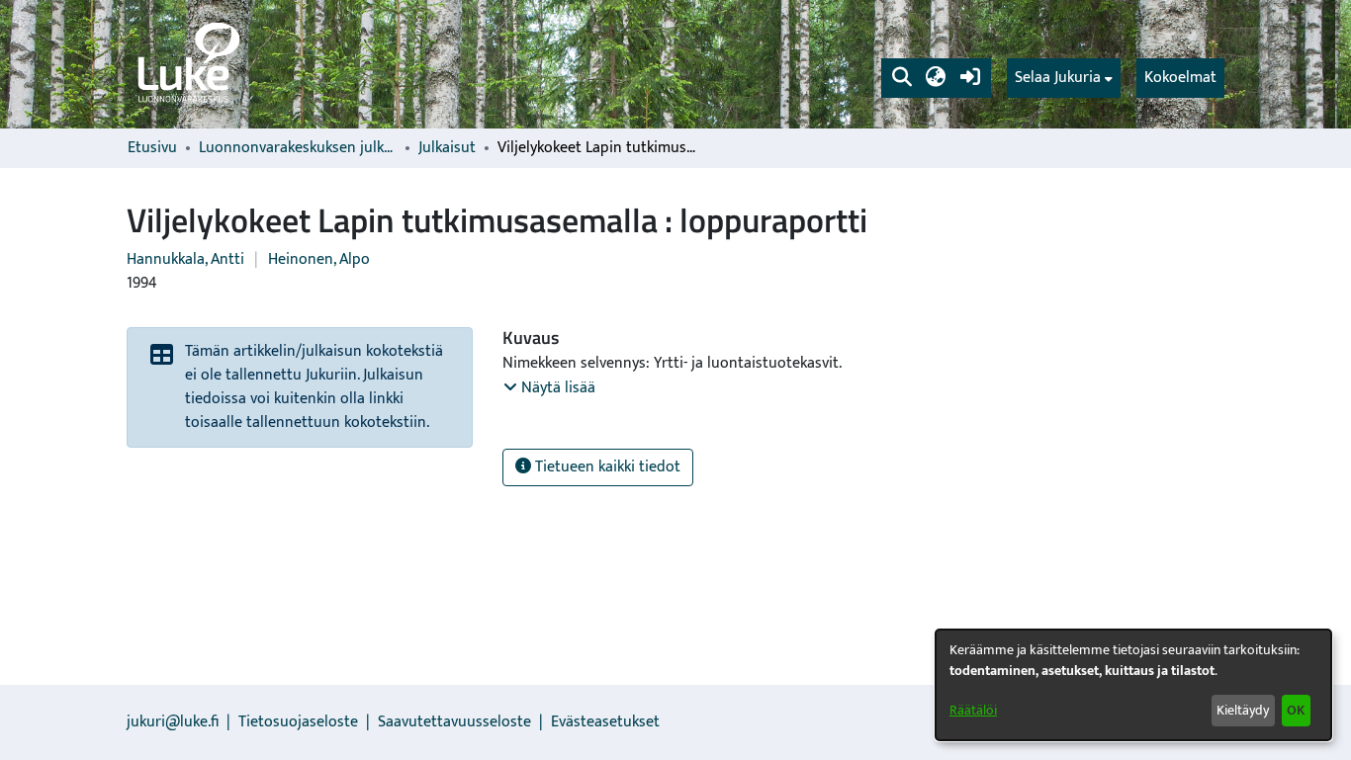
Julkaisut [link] (447, 148)
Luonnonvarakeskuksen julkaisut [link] (298, 148)
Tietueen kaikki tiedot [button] (605, 467)
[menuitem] (1064, 78)
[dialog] (1133, 685)
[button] (901, 78)
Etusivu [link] (152, 148)
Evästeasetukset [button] (605, 722)
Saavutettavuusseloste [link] (454, 722)
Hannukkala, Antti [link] (185, 259)
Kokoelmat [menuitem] (1180, 77)
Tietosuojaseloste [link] (298, 722)
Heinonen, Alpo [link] (319, 259)
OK (1296, 710)
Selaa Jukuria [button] (1058, 78)
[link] (187, 64)
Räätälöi (973, 710)
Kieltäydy (1242, 710)
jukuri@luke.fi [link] (173, 722)
